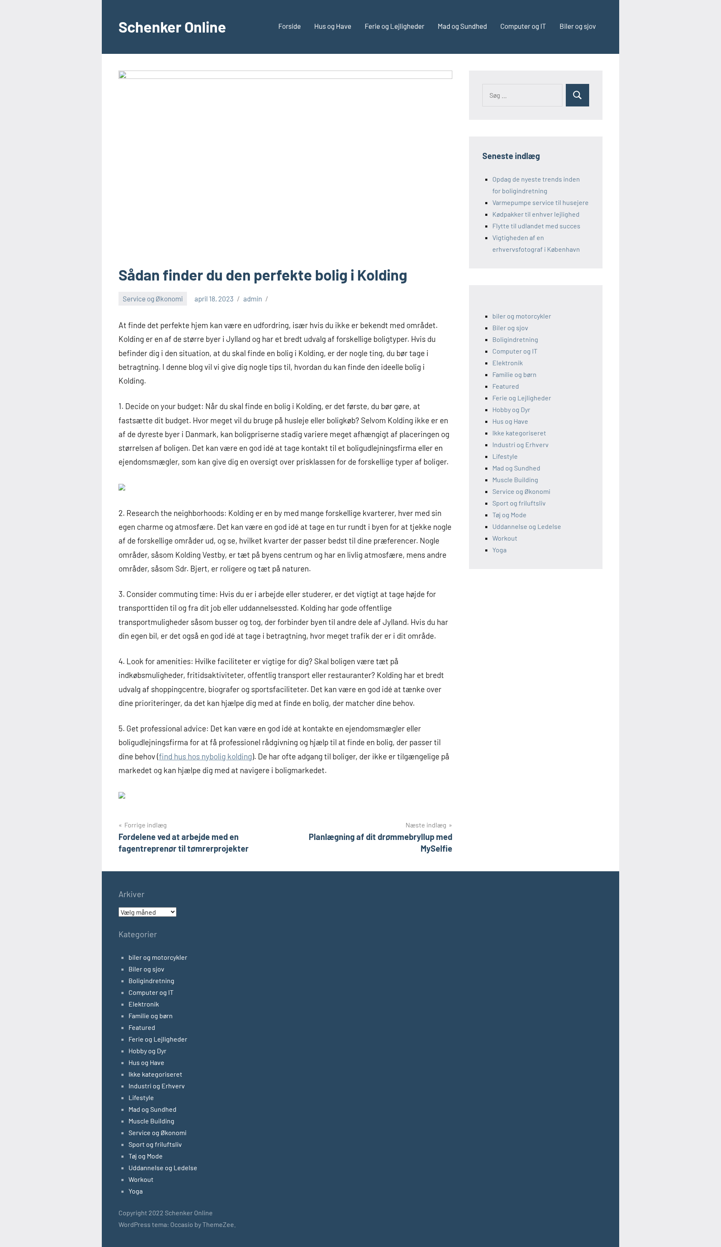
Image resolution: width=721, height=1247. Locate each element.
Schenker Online (172, 26)
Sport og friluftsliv (519, 503)
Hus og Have (332, 26)
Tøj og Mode (509, 515)
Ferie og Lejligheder (394, 26)
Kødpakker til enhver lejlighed (536, 214)
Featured (505, 386)
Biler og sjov (578, 26)
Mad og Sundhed (462, 26)
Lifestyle (505, 456)
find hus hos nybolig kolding (205, 756)
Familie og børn (514, 374)
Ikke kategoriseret (519, 433)
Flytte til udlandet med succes (536, 226)
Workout (504, 538)
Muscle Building (515, 479)
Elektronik (507, 363)
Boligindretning (515, 339)
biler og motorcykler (521, 316)
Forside (289, 26)
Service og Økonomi (153, 298)
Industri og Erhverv (520, 444)
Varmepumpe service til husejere (540, 202)
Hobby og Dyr (511, 409)
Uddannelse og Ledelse (526, 526)
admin (252, 298)
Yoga (499, 550)
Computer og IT (523, 26)
